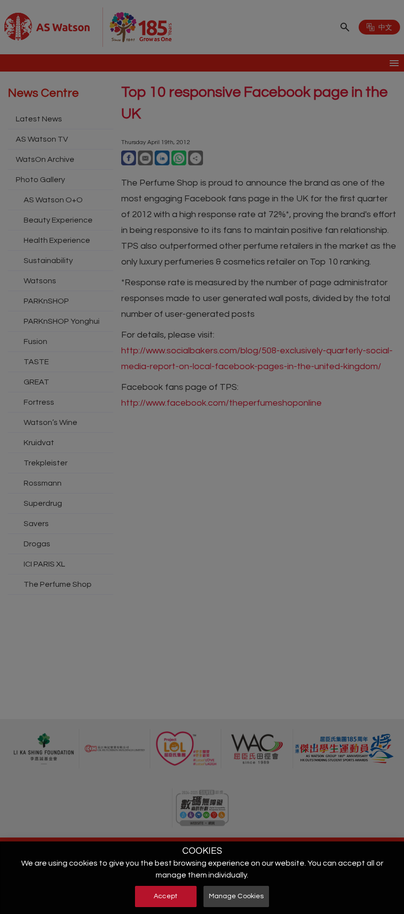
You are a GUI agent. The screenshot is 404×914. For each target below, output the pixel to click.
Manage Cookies (236, 896)
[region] (202, 877)
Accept (165, 896)
